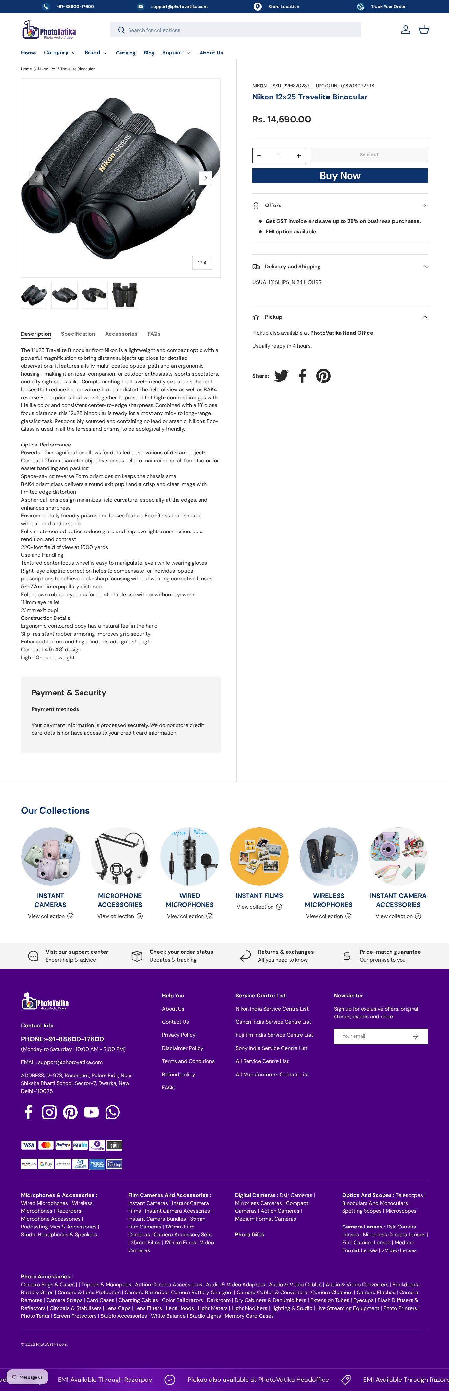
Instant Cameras (148, 1203)
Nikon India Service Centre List (272, 1008)
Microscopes (401, 1210)
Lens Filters (148, 1308)
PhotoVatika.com (51, 1344)
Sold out (369, 155)
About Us (211, 52)
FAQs (168, 1087)
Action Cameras (280, 1210)
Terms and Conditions (188, 1061)
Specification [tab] (78, 333)
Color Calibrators (182, 1300)
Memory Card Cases (249, 1316)
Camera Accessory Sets (183, 1234)
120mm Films (180, 1242)
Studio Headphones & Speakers (59, 1234)
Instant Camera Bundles (157, 1218)
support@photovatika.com (70, 1062)
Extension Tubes (329, 1300)
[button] (424, 29)
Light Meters (213, 1308)
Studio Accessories (124, 1316)
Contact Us (175, 1021)
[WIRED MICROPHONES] (189, 856)
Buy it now (340, 177)
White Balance (168, 1316)
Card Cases (100, 1300)
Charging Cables (138, 1300)
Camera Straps (64, 1300)
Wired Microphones (44, 1203)
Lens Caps (118, 1308)
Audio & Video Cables (295, 1284)
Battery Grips (37, 1292)
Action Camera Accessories (168, 1284)
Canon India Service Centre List (273, 1021)
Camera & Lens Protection (89, 1292)
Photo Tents (35, 1316)
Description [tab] (36, 333)
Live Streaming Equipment (347, 1308)
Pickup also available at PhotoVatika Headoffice (238, 1379)
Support (172, 52)
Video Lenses (401, 1250)
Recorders (68, 1210)
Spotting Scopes (362, 1210)
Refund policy (178, 1074)
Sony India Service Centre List (271, 1048)
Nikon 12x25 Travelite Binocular (66, 69)
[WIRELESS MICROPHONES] (329, 856)
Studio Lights (205, 1316)
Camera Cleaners (332, 1292)
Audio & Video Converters (357, 1284)
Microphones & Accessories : (59, 1195)
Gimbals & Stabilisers (76, 1308)
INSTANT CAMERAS (50, 900)
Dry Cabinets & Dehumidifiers (270, 1300)
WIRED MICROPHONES (190, 900)
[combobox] (235, 29)
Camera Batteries (146, 1292)
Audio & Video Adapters (235, 1284)
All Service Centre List (262, 1061)
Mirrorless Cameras (258, 1203)
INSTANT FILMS (259, 895)
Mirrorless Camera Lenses (394, 1234)
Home (28, 52)
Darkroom (219, 1300)
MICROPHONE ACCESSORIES (120, 900)
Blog (149, 52)
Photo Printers (400, 1308)
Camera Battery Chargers (202, 1292)
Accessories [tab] (121, 333)
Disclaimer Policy (182, 1048)
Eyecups (363, 1300)
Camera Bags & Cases (48, 1284)
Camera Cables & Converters (272, 1292)
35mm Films (145, 1242)
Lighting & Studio (291, 1308)
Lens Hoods (180, 1308)
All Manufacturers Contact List (272, 1074)
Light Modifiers (249, 1308)
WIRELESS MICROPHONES (329, 900)
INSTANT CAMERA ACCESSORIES (398, 900)
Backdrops (405, 1284)
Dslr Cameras (296, 1195)
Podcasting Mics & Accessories (59, 1226)
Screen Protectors (75, 1316)
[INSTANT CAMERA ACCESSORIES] (398, 856)
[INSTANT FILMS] (259, 856)
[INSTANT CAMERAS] (50, 856)
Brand (92, 52)
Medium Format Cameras (265, 1218)
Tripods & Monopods (106, 1284)
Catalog (126, 52)
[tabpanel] (121, 504)
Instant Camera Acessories (177, 1210)
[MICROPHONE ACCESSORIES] (120, 856)
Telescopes (409, 1195)
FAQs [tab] (154, 333)
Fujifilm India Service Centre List (274, 1035)
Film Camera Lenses (366, 1242)
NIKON (259, 86)
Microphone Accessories (51, 1218)
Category (56, 52)
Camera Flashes (376, 1292)
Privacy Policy (179, 1035)
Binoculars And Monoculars (375, 1203)
